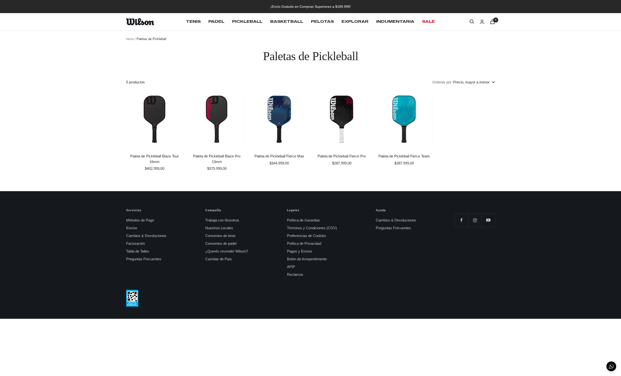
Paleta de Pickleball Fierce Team (404, 156)
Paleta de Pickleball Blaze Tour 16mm (154, 159)
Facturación (135, 243)
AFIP (291, 267)
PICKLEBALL (247, 21)
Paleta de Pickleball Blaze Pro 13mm (216, 159)
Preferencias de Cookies (306, 236)
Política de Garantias (303, 220)
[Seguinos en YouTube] (488, 220)
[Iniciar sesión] (482, 22)
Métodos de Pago (140, 220)
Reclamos (295, 274)
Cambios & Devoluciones (146, 236)
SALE (428, 21)
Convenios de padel (221, 243)
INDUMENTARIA (395, 21)
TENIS (193, 21)
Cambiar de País (218, 259)
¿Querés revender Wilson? (226, 251)
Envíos (131, 228)
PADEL (216, 21)
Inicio (130, 39)
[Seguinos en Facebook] (461, 220)
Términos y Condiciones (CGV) (312, 228)
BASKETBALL (286, 21)
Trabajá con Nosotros (222, 220)
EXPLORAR (355, 21)
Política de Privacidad (304, 243)
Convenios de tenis (220, 236)
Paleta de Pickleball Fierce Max (279, 156)
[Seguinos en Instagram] (475, 220)
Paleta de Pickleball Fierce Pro (342, 156)
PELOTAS (322, 21)
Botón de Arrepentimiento (307, 259)
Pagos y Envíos (299, 251)
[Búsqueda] (472, 21)
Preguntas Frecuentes (143, 259)
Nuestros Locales (219, 228)
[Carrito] (492, 21)
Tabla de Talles (137, 251)
